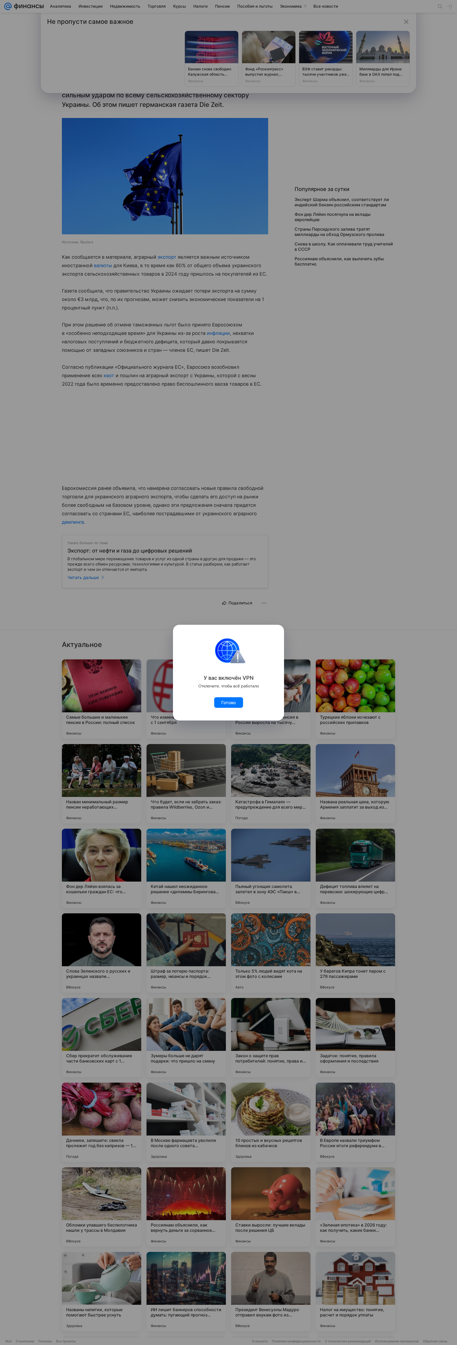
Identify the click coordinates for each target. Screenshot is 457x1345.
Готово (228, 702)
